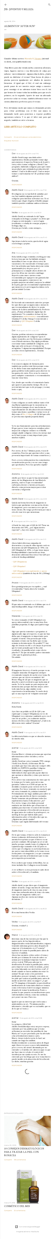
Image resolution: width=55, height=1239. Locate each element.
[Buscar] (49, 4)
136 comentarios (20, 1160)
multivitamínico (29, 316)
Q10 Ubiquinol (27, 321)
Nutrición (15, 141)
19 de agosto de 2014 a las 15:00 (32, 703)
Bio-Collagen (28, 414)
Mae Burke (35, 1232)
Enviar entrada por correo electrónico (27, 137)
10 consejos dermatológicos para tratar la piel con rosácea (24, 1152)
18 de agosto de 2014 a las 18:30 (30, 213)
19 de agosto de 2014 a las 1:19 (31, 616)
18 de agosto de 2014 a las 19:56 (27, 253)
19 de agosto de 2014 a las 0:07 (30, 583)
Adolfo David (17, 190)
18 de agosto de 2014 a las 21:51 (27, 330)
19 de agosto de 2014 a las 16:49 (35, 831)
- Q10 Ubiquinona (19, 562)
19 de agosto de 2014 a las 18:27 (30, 922)
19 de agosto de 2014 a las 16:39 (31, 748)
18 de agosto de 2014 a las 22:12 (35, 399)
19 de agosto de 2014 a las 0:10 (35, 601)
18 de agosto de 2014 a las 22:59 (35, 499)
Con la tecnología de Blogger (29, 1227)
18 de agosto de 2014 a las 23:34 (25, 521)
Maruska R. (33, 58)
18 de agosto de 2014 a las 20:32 (35, 299)
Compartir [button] (8, 137)
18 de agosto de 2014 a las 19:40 (35, 237)
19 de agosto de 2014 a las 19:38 (31, 1018)
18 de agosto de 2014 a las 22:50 (32, 474)
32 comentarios (19, 1210)
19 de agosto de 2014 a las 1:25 (35, 666)
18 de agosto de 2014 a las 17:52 (35, 190)
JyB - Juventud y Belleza (18, 9)
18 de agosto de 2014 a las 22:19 (35, 447)
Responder (17, 185)
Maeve (15, 935)
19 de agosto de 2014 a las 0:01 (35, 539)
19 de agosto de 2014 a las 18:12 (30, 881)
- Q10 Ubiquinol (18, 566)
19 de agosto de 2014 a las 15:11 (35, 732)
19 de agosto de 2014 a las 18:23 (35, 909)
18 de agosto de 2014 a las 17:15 (27, 154)
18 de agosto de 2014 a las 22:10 (27, 360)
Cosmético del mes (17, 1206)
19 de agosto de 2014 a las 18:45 (30, 935)
